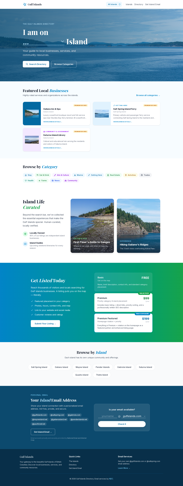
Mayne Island (82, 367)
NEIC (111, 479)
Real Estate (115, 175)
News (57, 180)
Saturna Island (145, 367)
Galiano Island (61, 367)
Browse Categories (63, 64)
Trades (147, 175)
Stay (30, 175)
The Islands (73, 461)
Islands (129, 4)
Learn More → (124, 468)
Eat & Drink (44, 175)
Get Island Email (152, 4)
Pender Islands (103, 367)
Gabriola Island (124, 367)
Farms (44, 180)
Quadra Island (81, 375)
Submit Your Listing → (45, 323)
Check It (122, 424)
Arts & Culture (63, 175)
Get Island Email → (43, 432)
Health (30, 180)
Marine (80, 175)
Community (72, 180)
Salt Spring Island (39, 367)
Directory (138, 4)
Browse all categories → (148, 95)
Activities (132, 175)
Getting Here (96, 175)
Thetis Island (102, 375)
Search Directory (37, 64)
